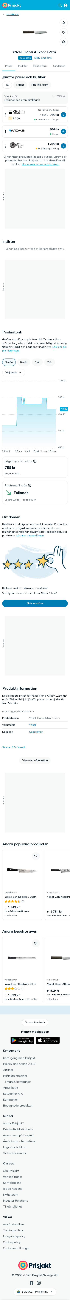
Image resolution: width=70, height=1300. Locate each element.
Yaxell (32, 724)
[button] (64, 23)
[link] (22, 885)
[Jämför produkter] (64, 42)
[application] (35, 416)
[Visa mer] (5, 114)
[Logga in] (65, 5)
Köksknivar (13, 14)
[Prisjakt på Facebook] (31, 1282)
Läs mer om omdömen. (30, 535)
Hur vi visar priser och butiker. (40, 164)
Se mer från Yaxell (13, 747)
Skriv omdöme (43, 57)
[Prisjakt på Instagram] (39, 1282)
